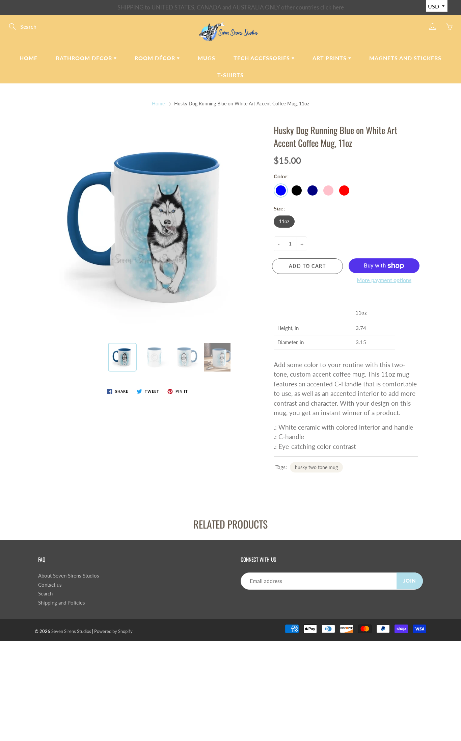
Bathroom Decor (85, 58)
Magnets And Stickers (405, 58)
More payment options (384, 280)
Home (28, 58)
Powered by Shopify (113, 631)
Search (45, 593)
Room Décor (156, 58)
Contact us (50, 585)
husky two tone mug (316, 467)
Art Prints (330, 58)
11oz (284, 221)
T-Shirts (230, 75)
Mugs (206, 58)
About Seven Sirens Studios (68, 576)
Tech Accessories (263, 58)
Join (409, 581)
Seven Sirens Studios (71, 631)
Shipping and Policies (61, 603)
